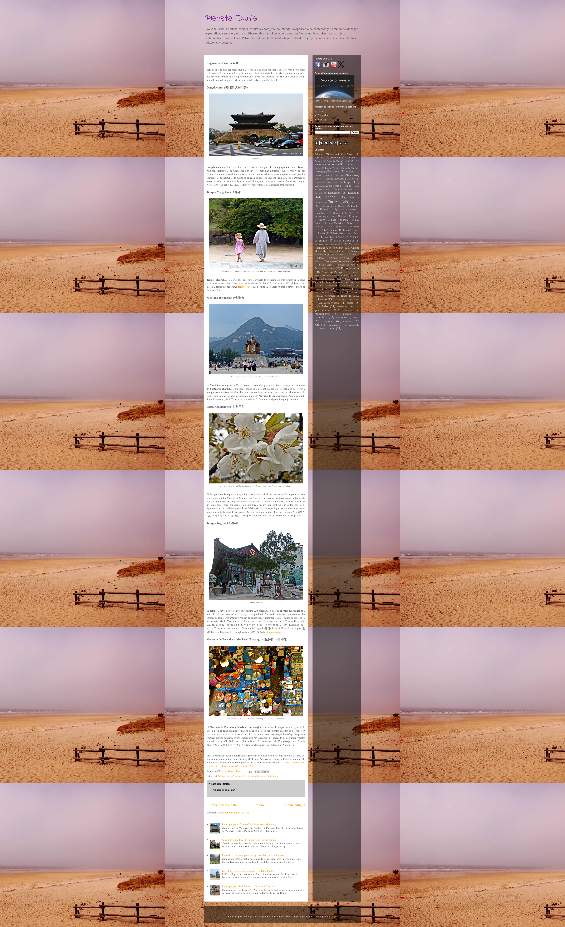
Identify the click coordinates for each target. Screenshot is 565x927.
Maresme (324, 236)
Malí (356, 233)
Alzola (350, 154)
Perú (352, 264)
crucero (340, 306)
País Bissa (352, 254)
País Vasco (330, 261)
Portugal (338, 272)
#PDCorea (220, 776)
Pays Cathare (338, 254)
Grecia (352, 212)
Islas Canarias (335, 223)
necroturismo (341, 317)
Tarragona (339, 292)
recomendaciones (257, 776)
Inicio (259, 804)
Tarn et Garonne (322, 292)
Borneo (318, 175)
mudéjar (347, 313)
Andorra (351, 157)
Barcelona (333, 171)
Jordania (342, 226)
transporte (354, 324)
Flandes (355, 205)
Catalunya (344, 182)
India (345, 219)
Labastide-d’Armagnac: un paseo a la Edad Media (248, 871)
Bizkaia (350, 171)
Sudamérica (348, 285)
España (329, 196)
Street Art (332, 285)
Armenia (331, 160)
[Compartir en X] (262, 771)
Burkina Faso (332, 175)
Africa (319, 154)
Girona (336, 213)
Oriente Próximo (337, 251)
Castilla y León (346, 178)
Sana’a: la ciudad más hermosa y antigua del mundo (249, 839)
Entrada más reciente (222, 804)
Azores (317, 168)
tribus (322, 328)
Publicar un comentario (224, 789)
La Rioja (322, 229)
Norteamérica (336, 244)
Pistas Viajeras (350, 268)
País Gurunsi (347, 258)
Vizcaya (335, 302)
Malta (347, 233)
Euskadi (355, 202)
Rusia (347, 278)
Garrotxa (352, 209)
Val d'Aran (339, 299)
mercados (347, 310)
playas (356, 317)
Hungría (355, 216)
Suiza (329, 289)
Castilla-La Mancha (323, 182)
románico (348, 321)
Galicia (341, 209)
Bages (328, 167)
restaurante (327, 321)
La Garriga (354, 226)
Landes (333, 229)
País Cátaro (320, 257)
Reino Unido (339, 275)
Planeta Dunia (231, 18)
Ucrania (356, 296)
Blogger (332, 916)
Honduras (330, 216)
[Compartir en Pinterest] (267, 771)
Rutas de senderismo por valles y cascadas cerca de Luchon (253, 855)
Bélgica (348, 175)
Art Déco (345, 160)
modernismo (322, 313)
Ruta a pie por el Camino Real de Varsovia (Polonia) (249, 824)
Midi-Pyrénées (339, 236)
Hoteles (342, 216)
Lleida (321, 233)
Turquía (331, 295)
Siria (320, 285)
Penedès (341, 264)
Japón (329, 226)
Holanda (319, 216)
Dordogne (338, 189)
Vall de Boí (353, 299)
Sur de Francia (342, 289)
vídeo (332, 328)
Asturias (349, 164)
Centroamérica (321, 185)
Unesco (322, 299)
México (337, 240)
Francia (324, 209)
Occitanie (338, 247)
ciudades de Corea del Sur (240, 766)
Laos (345, 229)
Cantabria (330, 178)
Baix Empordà (343, 167)
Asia (229, 776)
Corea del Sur (239, 776)
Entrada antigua (293, 804)
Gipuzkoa (320, 213)
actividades (321, 306)
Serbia (356, 282)
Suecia (318, 289)
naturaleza (321, 317)
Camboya (318, 178)
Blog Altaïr (323, 115)
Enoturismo (334, 192)
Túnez (344, 295)
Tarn (354, 288)
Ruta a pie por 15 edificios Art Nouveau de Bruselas (249, 886)
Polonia (325, 272)
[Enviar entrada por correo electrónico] (250, 771)
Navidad (349, 240)
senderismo (335, 324)
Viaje (275, 776)
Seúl (269, 776)
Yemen (349, 302)
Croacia (326, 189)
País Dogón (333, 258)
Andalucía (335, 157)
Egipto (350, 189)
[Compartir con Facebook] (264, 771)
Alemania (335, 154)
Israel (352, 223)
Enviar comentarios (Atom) (235, 812)
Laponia (355, 229)
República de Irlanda (333, 279)
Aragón (318, 160)
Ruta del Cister (342, 282)
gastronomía (322, 310)
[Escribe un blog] (259, 771)
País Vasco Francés (350, 261)
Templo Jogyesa (274, 632)
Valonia (322, 302)
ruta (317, 324)
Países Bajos (325, 264)
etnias (352, 306)
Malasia (334, 233)
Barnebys (323, 111)
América (319, 157)
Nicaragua (319, 244)
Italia (317, 226)
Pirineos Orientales (325, 268)
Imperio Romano (327, 219)
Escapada (353, 192)
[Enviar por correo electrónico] (256, 771)
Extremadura (326, 205)
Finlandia (342, 206)
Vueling (322, 119)
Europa (333, 201)
